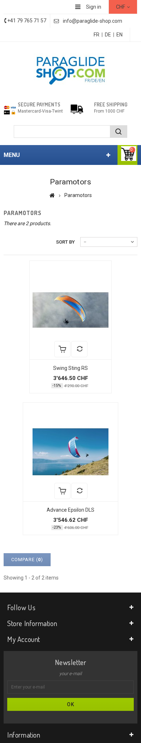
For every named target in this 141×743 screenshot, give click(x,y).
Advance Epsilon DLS (70, 510)
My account (23, 639)
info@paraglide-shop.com (92, 21)
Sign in (93, 7)
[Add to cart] (62, 349)
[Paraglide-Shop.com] (70, 70)
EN (119, 35)
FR (96, 35)
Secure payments (39, 104)
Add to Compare (79, 349)
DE (108, 35)
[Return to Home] (52, 195)
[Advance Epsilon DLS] (70, 452)
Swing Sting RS (70, 368)
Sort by (65, 242)
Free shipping (110, 104)
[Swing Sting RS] (70, 310)
